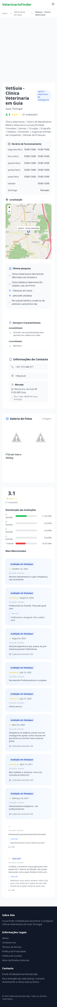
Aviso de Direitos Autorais (15, 960)
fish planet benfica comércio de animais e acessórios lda (28, 302)
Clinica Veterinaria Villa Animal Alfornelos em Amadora (27, 275)
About (5, 938)
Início (4, 13)
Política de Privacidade (14, 951)
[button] (28, 231)
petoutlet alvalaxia (22, 295)
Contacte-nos (9, 942)
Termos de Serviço (11, 946)
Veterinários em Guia (19, 13)
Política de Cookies (12, 955)
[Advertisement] (28, 52)
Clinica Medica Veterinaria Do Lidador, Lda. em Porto (27, 284)
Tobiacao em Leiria (22, 290)
